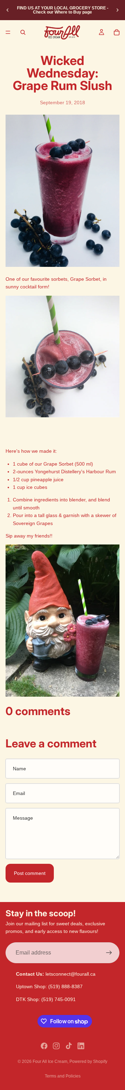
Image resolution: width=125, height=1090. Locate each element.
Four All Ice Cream (50, 1061)
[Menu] (8, 32)
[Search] (23, 32)
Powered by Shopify (88, 1061)
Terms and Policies (63, 1076)
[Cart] (116, 32)
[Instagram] (56, 1046)
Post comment (29, 873)
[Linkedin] (81, 1046)
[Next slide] (117, 10)
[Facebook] (44, 1046)
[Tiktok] (69, 1046)
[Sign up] (109, 952)
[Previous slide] (7, 10)
